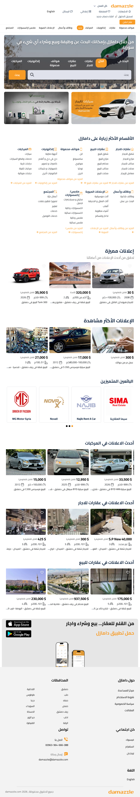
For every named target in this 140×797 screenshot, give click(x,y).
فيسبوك (130, 740)
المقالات (129, 710)
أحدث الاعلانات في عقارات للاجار (106, 502)
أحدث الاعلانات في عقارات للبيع (106, 562)
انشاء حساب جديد (105, 16)
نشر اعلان (127, 22)
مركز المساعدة (126, 690)
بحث (17, 74)
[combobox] (83, 75)
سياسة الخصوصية (124, 703)
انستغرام (129, 746)
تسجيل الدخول (125, 16)
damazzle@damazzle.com (53, 759)
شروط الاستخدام (125, 697)
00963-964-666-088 (56, 744)
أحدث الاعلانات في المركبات (109, 443)
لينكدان (130, 753)
